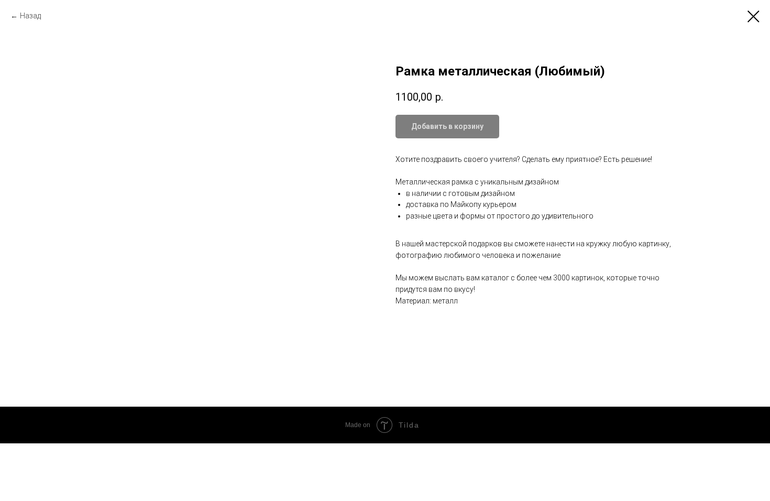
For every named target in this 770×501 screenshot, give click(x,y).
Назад (30, 16)
